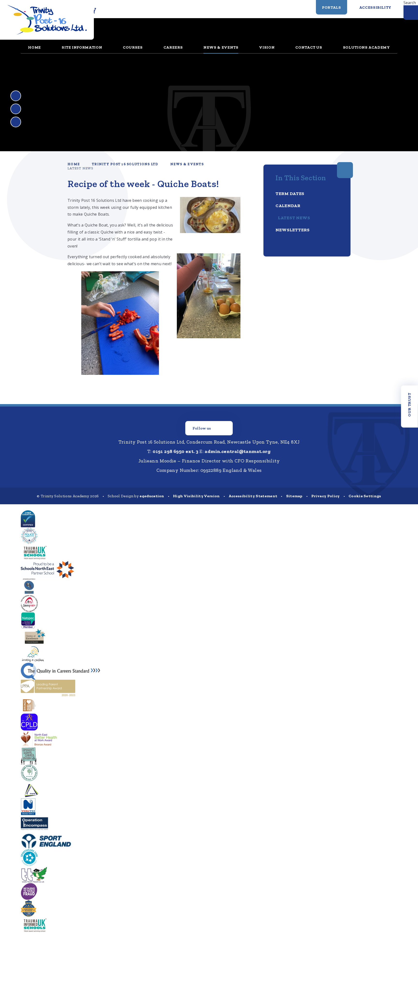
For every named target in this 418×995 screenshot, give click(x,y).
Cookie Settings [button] (365, 496)
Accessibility (375, 7)
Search (409, 2)
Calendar (288, 205)
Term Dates (290, 193)
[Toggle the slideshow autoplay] (15, 122)
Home (73, 164)
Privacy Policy (325, 496)
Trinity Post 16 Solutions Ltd (125, 164)
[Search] (410, 12)
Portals (331, 7)
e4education (152, 496)
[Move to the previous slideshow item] (15, 95)
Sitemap (294, 496)
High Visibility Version (196, 496)
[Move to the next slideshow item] (15, 109)
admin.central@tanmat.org (238, 451)
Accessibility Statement (253, 496)
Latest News (80, 168)
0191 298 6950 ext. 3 (175, 451)
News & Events (187, 164)
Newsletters (293, 230)
